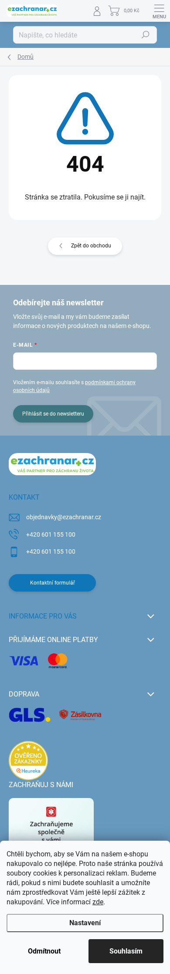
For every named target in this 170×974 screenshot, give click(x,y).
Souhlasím (126, 951)
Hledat (145, 35)
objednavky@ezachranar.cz (63, 517)
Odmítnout (44, 951)
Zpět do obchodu (91, 246)
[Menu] (159, 11)
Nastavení (85, 923)
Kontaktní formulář (52, 583)
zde (97, 902)
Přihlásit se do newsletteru (53, 414)
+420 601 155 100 (50, 534)
